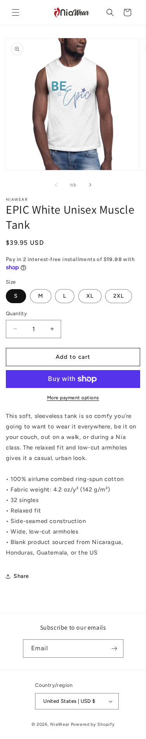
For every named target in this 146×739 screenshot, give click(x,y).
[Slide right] (90, 184)
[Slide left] (56, 184)
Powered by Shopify (93, 724)
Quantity (16, 313)
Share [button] (21, 576)
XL (89, 296)
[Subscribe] (114, 648)
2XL (118, 296)
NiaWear (60, 724)
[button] (15, 12)
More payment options (73, 397)
